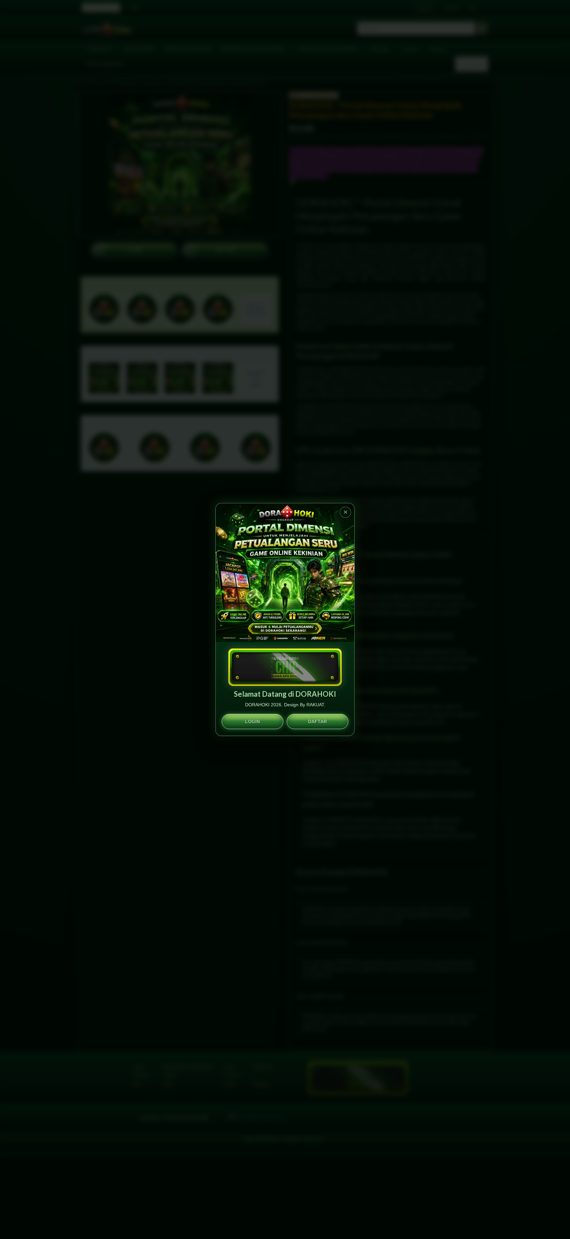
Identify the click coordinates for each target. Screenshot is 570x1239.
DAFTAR (317, 721)
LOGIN (252, 721)
